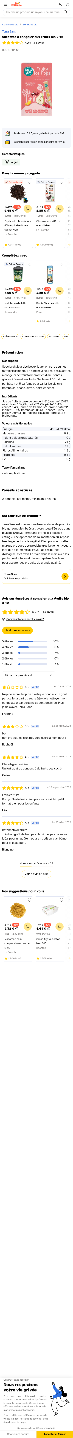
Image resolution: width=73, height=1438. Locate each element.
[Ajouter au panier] (28, 209)
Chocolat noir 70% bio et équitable (48, 223)
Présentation (10, 336)
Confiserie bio (10, 24)
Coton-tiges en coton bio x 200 (48, 941)
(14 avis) (38, 42)
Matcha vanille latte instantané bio (15, 305)
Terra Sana (9, 31)
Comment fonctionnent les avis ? (25, 619)
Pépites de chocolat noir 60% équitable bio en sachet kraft (18, 225)
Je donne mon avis (17, 630)
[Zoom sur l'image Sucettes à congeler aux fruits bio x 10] (36, 89)
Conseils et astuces (33, 336)
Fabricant (54, 336)
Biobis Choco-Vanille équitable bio (47, 305)
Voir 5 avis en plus (36, 874)
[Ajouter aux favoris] (29, 182)
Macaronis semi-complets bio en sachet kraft (17, 943)
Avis (66, 336)
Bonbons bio (30, 24)
